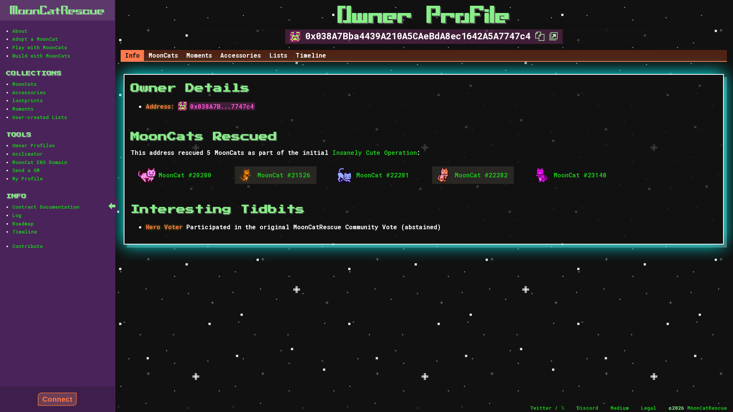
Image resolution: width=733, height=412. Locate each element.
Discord (587, 408)
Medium (619, 408)
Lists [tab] (278, 55)
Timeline (24, 232)
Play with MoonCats (39, 47)
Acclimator (27, 154)
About (19, 31)
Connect (57, 399)
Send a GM (26, 170)
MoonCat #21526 (283, 175)
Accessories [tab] (240, 55)
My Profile (27, 178)
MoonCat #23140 (580, 175)
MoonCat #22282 (481, 175)
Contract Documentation (45, 207)
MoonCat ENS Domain (39, 162)
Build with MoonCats (41, 56)
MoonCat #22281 (382, 175)
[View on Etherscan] (551, 36)
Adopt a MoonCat (35, 39)
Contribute (27, 246)
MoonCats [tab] (163, 55)
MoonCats (24, 84)
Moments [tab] (199, 55)
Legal (648, 408)
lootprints (27, 100)
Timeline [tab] (310, 55)
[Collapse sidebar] (112, 205)
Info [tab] (132, 55)
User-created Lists (39, 117)
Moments (23, 109)
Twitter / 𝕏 (547, 408)
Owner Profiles (33, 145)
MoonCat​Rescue (57, 10)
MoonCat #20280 (185, 175)
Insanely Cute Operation (374, 152)
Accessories (29, 92)
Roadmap (23, 223)
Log (16, 215)
